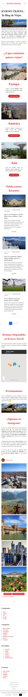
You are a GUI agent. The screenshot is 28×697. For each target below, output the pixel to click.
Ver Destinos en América (14, 135)
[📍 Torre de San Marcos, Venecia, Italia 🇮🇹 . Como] (14, 476)
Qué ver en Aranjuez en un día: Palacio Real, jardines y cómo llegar (13, 216)
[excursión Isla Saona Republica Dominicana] (14, 23)
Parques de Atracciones (8, 636)
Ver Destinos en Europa (14, 96)
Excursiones (7, 211)
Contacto (14, 688)
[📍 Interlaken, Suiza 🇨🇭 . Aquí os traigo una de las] (14, 501)
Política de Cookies (14, 682)
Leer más (14, 231)
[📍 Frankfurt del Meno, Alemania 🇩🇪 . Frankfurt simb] (14, 553)
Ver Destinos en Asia (14, 175)
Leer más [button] (15, 694)
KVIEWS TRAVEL (14, 3)
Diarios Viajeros (6, 628)
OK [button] (20, 694)
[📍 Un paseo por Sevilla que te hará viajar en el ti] (14, 527)
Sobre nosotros (14, 686)
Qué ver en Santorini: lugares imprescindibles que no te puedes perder (13, 258)
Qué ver (6, 253)
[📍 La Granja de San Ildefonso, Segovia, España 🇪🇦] (14, 579)
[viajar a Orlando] (14, 408)
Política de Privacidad (14, 684)
